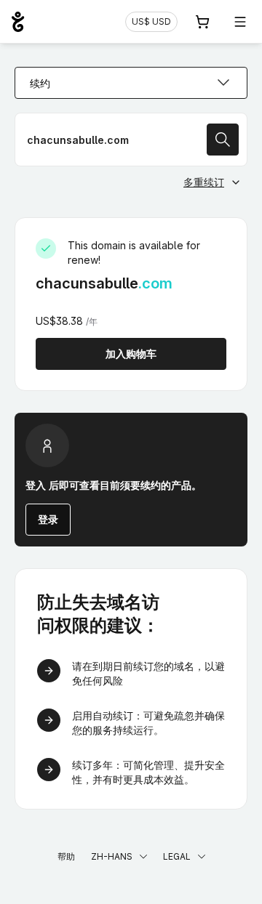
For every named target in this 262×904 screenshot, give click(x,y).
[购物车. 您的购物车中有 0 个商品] (202, 22)
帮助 (66, 856)
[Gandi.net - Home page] (18, 22)
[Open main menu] (240, 22)
